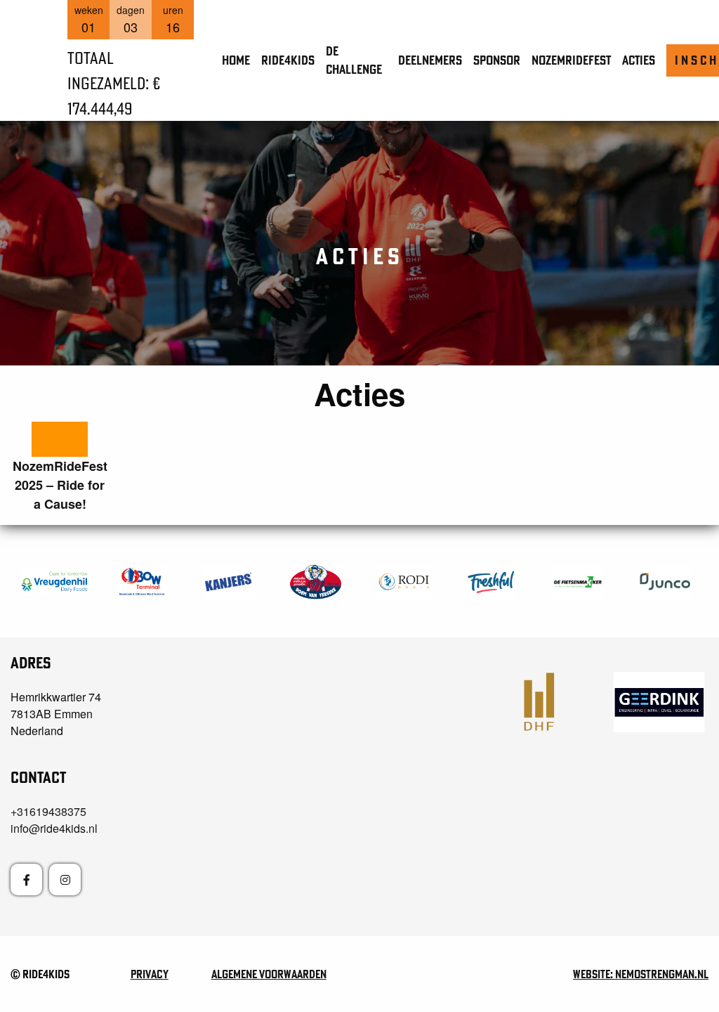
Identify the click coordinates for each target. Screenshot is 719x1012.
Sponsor (496, 60)
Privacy (150, 974)
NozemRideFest (571, 60)
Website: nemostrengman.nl (640, 974)
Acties (638, 60)
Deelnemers (430, 60)
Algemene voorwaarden (268, 974)
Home (236, 60)
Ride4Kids (288, 60)
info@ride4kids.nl (54, 828)
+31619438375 (48, 811)
